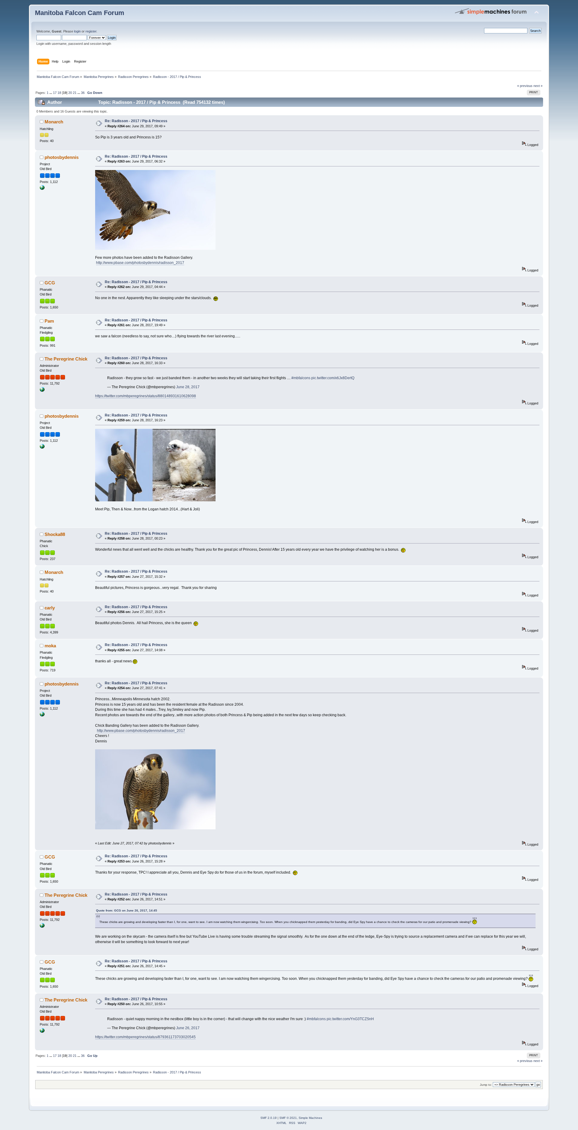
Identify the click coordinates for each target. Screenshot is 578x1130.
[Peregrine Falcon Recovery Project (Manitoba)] (42, 390)
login (77, 31)
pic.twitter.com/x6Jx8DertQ (332, 378)
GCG (50, 282)
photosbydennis (62, 157)
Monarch (54, 121)
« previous (525, 86)
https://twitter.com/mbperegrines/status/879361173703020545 (145, 1037)
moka (50, 645)
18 (59, 92)
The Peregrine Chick (66, 358)
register (90, 31)
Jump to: (486, 1084)
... (51, 92)
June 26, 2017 (188, 1028)
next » (537, 86)
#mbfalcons (300, 378)
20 (70, 92)
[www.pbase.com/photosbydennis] (42, 188)
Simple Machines (310, 1117)
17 (55, 92)
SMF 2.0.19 (268, 1117)
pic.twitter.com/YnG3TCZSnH (350, 1019)
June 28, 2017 (188, 387)
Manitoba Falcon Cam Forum (79, 13)
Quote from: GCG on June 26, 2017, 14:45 (126, 910)
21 (74, 92)
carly (50, 607)
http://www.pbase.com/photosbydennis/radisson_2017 (140, 263)
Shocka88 (55, 534)
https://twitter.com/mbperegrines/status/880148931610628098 (145, 396)
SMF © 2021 (288, 1117)
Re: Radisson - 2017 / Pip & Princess (136, 121)
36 (83, 92)
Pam (49, 321)
